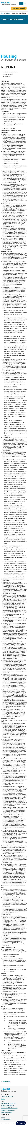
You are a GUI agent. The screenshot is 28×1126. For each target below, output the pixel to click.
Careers (3, 1117)
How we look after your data (8, 1103)
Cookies (3, 1099)
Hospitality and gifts (6, 1112)
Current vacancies (5, 1119)
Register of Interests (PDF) (8, 1110)
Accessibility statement (7, 1096)
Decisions (8, 13)
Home (2, 13)
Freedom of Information (7, 1105)
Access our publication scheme (9, 1108)
